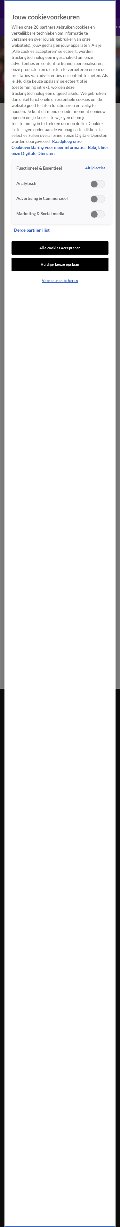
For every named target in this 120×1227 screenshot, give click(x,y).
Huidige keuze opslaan (60, 264)
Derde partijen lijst (32, 230)
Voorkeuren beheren (60, 281)
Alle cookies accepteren (60, 248)
